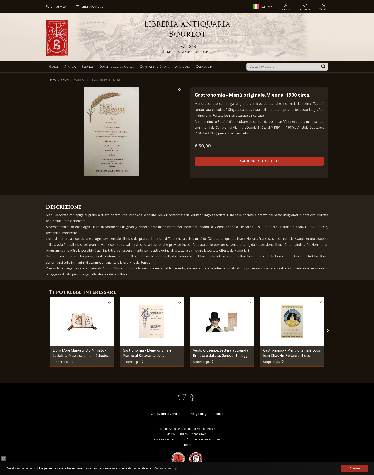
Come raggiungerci (116, 66)
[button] (327, 330)
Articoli (182, 66)
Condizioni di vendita (165, 414)
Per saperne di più (166, 468)
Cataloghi (204, 66)
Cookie (218, 414)
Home (54, 66)
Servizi (87, 66)
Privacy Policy (196, 414)
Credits (187, 445)
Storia (70, 66)
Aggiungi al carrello (259, 161)
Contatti (154, 66)
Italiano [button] (265, 6)
